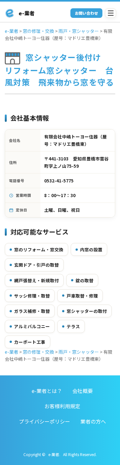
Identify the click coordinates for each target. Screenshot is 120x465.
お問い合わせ (86, 13)
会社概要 (82, 391)
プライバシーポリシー (44, 421)
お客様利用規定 (62, 406)
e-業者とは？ (47, 391)
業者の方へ (93, 421)
